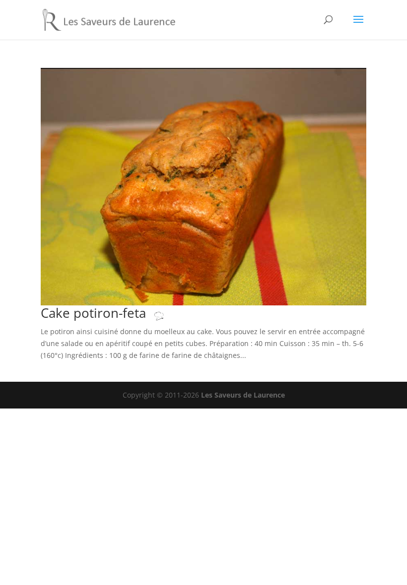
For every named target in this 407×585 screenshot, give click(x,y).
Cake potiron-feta (95, 313)
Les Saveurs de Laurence (243, 395)
